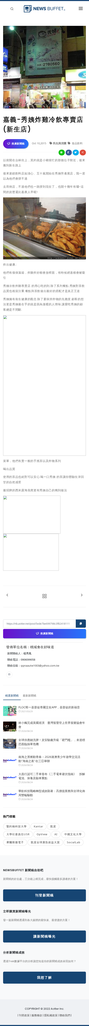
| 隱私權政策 (50, 1015)
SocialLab (73, 842)
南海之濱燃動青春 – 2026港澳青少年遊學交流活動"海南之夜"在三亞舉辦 (49, 759)
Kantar (38, 826)
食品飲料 (77, 143)
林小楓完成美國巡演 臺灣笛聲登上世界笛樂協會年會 (51, 725)
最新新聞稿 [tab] (29, 695)
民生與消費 (60, 143)
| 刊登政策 (24, 1015)
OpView (42, 834)
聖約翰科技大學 (16, 826)
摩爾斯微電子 (15, 842)
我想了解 (44, 977)
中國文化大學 (73, 834)
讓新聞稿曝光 (44, 936)
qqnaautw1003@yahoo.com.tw (40, 665)
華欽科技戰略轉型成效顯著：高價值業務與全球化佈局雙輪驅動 (51, 793)
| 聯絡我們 (64, 1015)
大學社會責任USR (18, 834)
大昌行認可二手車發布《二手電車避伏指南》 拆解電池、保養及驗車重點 (51, 776)
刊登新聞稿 (44, 895)
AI (55, 834)
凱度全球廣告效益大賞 (45, 842)
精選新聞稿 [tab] (12, 695)
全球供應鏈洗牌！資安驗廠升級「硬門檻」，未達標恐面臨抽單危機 (51, 742)
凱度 (53, 826)
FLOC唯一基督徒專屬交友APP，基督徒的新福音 (49, 707)
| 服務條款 (36, 1015)
